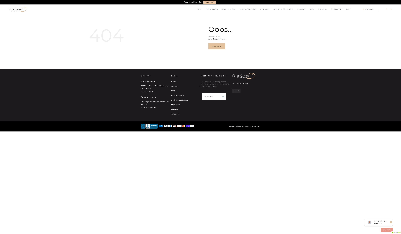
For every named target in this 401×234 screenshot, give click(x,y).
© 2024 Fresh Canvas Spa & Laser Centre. (244, 126)
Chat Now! (387, 230)
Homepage (216, 46)
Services (174, 86)
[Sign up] (223, 96)
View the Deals (209, 2)
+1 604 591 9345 (150, 91)
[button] (185, 86)
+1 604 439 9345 (150, 107)
